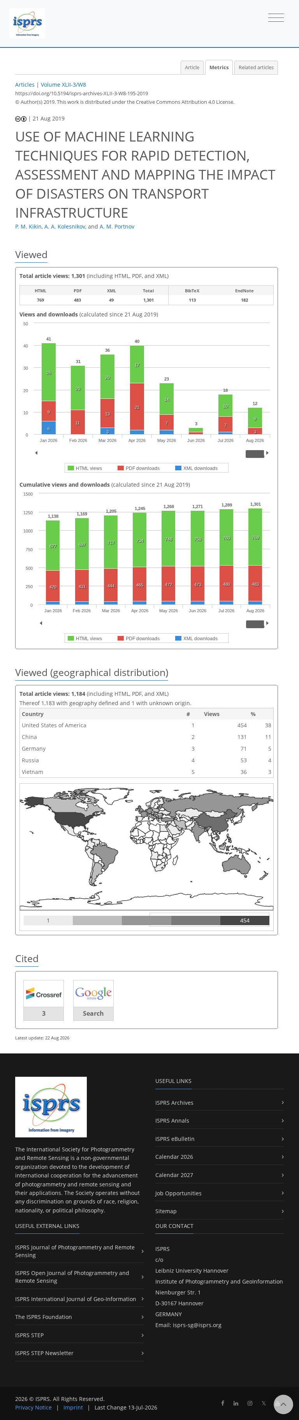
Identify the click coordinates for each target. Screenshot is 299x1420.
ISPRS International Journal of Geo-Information (75, 1299)
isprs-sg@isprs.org (197, 1325)
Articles (25, 84)
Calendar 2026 (174, 1156)
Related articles (256, 67)
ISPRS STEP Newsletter (44, 1353)
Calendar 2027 (174, 1175)
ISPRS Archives (174, 1102)
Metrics (219, 67)
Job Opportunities (178, 1193)
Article (192, 67)
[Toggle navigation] (276, 18)
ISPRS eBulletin (175, 1138)
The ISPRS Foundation (43, 1316)
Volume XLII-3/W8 (63, 84)
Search (93, 1013)
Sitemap (166, 1211)
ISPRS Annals (172, 1120)
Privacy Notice (33, 1407)
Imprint (73, 1407)
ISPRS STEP (29, 1335)
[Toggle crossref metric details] (43, 993)
